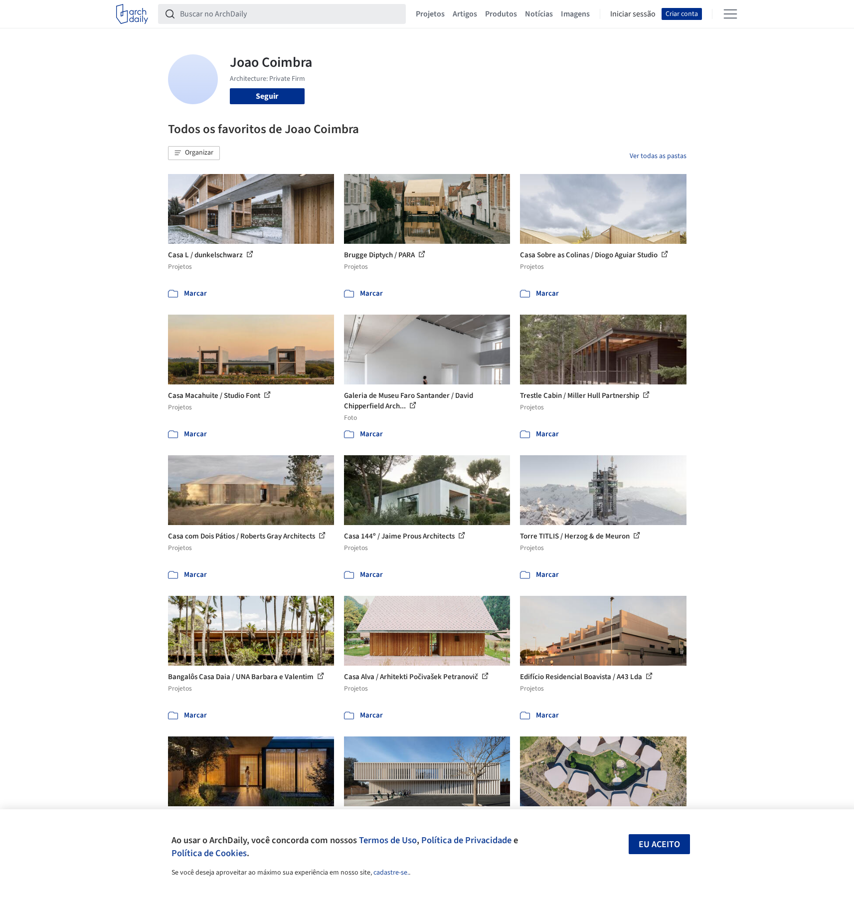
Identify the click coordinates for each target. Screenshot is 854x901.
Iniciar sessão (633, 13)
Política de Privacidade (466, 840)
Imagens (575, 13)
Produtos (501, 13)
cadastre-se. (391, 873)
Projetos (430, 13)
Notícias (539, 13)
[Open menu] (730, 14)
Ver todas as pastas (658, 156)
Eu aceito (659, 844)
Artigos (465, 13)
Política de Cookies (209, 853)
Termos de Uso (388, 840)
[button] (194, 153)
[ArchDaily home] (132, 14)
